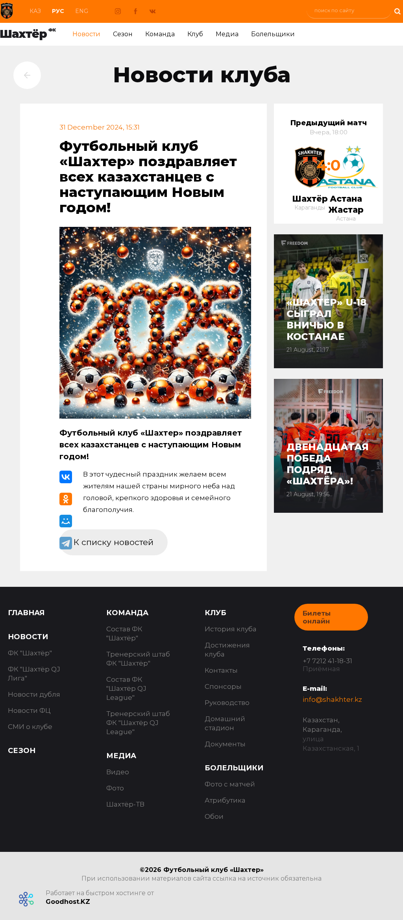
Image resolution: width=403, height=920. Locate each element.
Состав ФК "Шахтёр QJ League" (126, 688)
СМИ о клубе (30, 727)
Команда (160, 34)
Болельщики (273, 34)
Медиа (227, 34)
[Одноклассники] (65, 499)
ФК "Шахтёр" (30, 653)
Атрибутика (225, 800)
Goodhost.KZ (68, 901)
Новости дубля (34, 694)
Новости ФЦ (29, 710)
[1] (397, 10)
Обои (214, 816)
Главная (26, 612)
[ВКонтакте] (65, 477)
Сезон (123, 34)
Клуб (195, 34)
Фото (115, 788)
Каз (35, 11)
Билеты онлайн (317, 617)
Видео (117, 772)
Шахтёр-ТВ (125, 804)
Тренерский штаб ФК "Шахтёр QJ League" (138, 723)
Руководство (227, 703)
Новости (86, 34)
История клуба (231, 629)
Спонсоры (223, 686)
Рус (58, 11)
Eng (81, 11)
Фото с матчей (230, 784)
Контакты (221, 670)
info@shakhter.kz (332, 699)
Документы (225, 744)
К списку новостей (113, 542)
